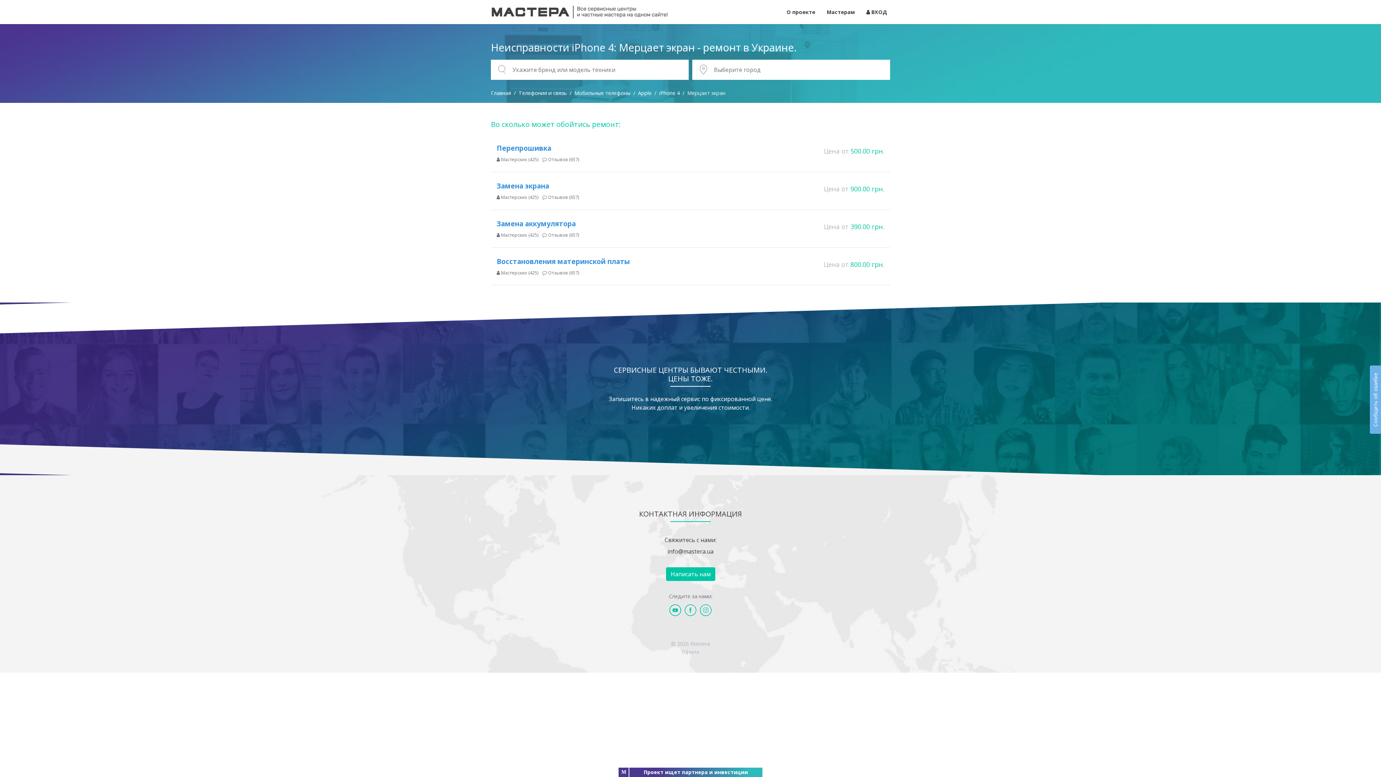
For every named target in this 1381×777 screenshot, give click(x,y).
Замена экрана (523, 186)
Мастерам (841, 12)
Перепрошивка (524, 148)
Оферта (690, 652)
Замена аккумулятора (536, 223)
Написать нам (691, 574)
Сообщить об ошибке (1375, 400)
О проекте (801, 12)
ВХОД (878, 12)
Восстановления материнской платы (563, 261)
